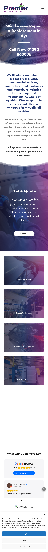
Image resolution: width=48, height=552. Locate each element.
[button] (44, 514)
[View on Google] (9, 485)
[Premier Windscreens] (16, 7)
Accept (24, 534)
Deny (24, 540)
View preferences (24, 546)
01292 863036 (28, 52)
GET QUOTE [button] (24, 234)
